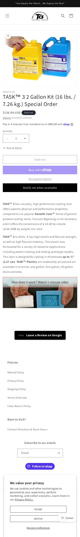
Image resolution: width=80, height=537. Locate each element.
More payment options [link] (40, 178)
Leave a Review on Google (44, 335)
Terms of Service (17, 397)
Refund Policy (15, 372)
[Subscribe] (59, 453)
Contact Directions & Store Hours (27, 429)
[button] (7, 16)
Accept (38, 509)
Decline (38, 518)
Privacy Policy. (24, 499)
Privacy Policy (15, 380)
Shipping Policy (16, 389)
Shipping (7, 118)
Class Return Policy (19, 406)
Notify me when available (40, 187)
